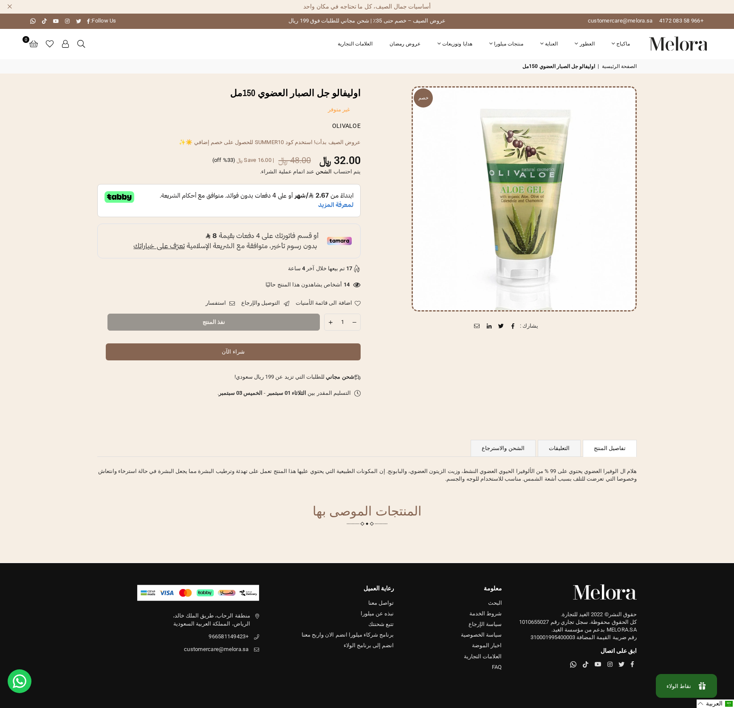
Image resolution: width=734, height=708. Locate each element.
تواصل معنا (381, 603)
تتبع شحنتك (381, 624)
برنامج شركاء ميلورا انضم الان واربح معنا (348, 635)
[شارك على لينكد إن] (489, 326)
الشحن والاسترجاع (503, 448)
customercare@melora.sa (620, 20)
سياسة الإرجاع (485, 624)
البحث (495, 603)
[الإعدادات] (65, 43)
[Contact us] (19, 681)
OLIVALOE (346, 125)
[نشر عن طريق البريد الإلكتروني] (477, 326)
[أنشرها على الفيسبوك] (513, 326)
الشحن (324, 171)
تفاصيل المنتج (610, 448)
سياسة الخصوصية (481, 635)
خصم (423, 98)
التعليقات (559, 448)
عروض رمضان (405, 44)
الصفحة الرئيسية (619, 66)
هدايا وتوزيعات (457, 44)
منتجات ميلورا (508, 44)
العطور (587, 44)
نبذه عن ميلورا (377, 613)
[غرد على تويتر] (501, 326)
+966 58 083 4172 (681, 20)
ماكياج (623, 44)
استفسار (216, 303)
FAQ (497, 667)
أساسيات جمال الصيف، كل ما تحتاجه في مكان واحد (367, 6)
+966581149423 (228, 636)
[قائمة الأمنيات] (50, 43)
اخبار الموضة (487, 645)
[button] (33, 43)
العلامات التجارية (355, 44)
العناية (551, 44)
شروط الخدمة (485, 613)
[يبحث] (81, 43)
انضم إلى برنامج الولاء (369, 645)
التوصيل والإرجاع (261, 303)
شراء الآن (233, 351)
